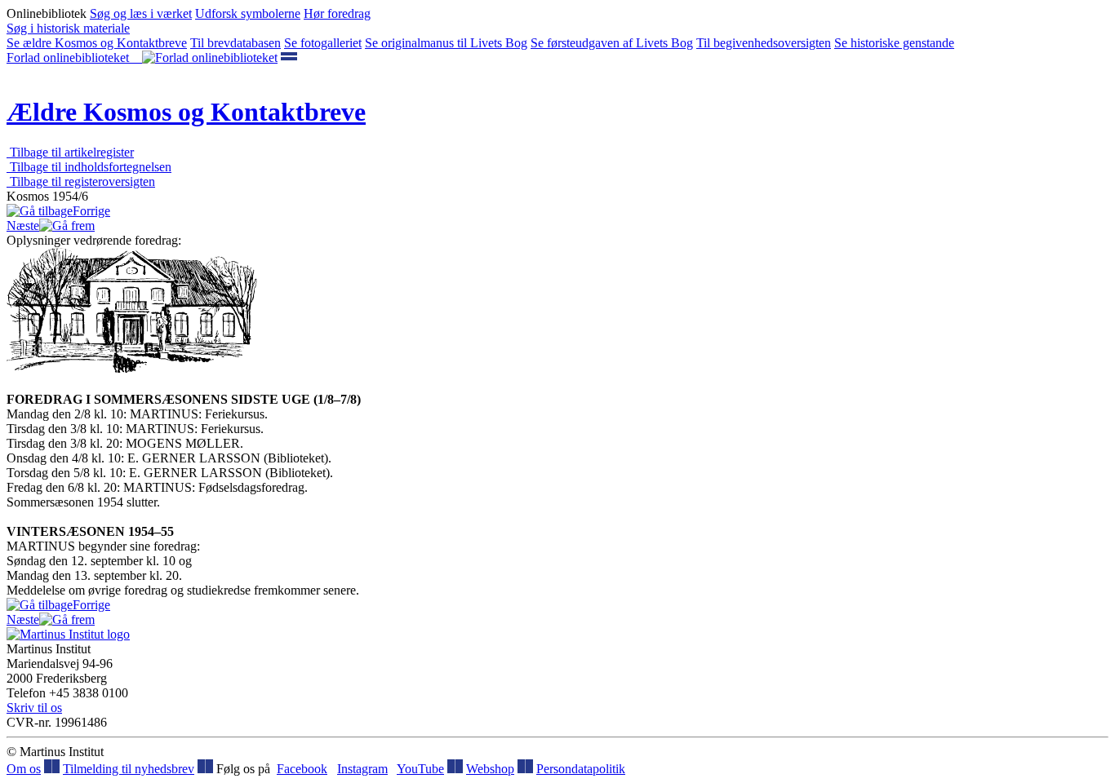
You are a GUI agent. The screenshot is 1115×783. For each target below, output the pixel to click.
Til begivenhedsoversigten (763, 43)
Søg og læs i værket (141, 13)
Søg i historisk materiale (68, 28)
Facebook (302, 769)
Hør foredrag (337, 13)
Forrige (91, 211)
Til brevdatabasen (235, 43)
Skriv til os (34, 707)
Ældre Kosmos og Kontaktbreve (186, 111)
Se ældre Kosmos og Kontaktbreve (97, 43)
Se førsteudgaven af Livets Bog (612, 43)
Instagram (362, 769)
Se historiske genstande (894, 43)
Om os (24, 769)
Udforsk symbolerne (247, 13)
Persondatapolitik (580, 769)
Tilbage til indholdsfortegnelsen (89, 167)
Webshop (490, 769)
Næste (23, 225)
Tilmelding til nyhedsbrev (128, 769)
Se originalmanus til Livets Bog (446, 43)
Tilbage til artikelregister (70, 152)
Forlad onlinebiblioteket (74, 57)
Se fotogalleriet (323, 43)
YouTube (420, 769)
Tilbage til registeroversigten (81, 181)
